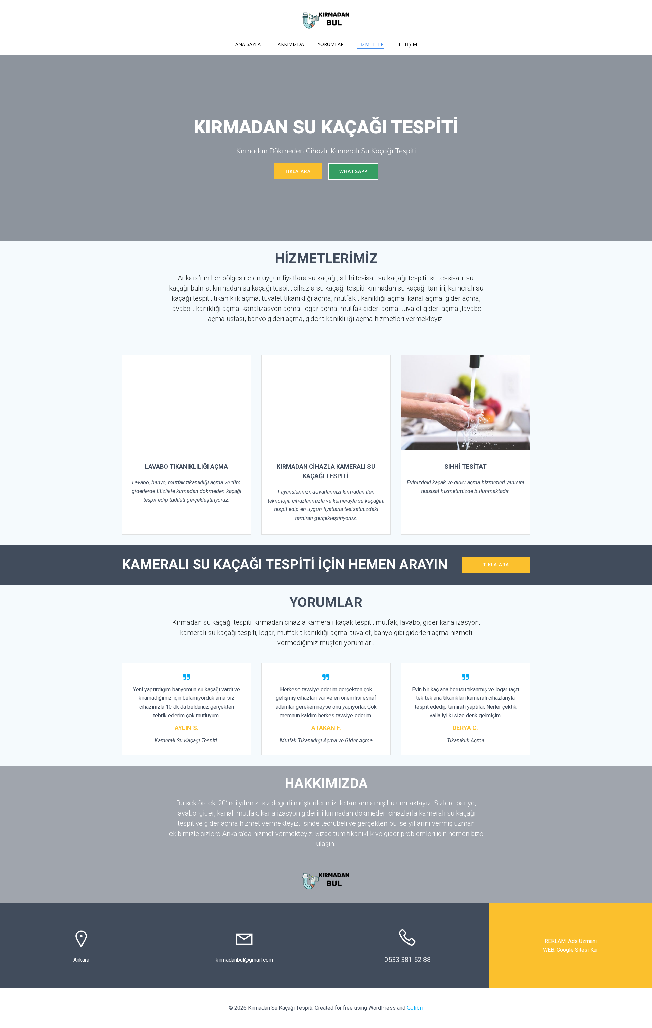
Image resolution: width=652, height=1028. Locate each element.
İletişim (407, 44)
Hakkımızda (289, 44)
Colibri (415, 1007)
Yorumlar (331, 44)
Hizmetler (370, 44)
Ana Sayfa (248, 44)
